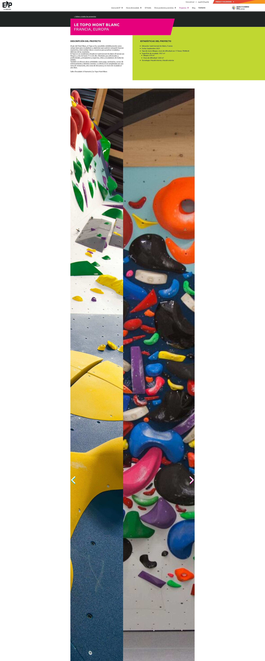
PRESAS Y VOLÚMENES (224, 1)
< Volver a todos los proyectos (85, 16)
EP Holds (148, 7)
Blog (193, 7)
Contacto (201, 7)
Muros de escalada (134, 7)
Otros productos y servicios (165, 7)
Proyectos (184, 7)
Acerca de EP (117, 7)
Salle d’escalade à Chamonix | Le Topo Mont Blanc (88, 71)
